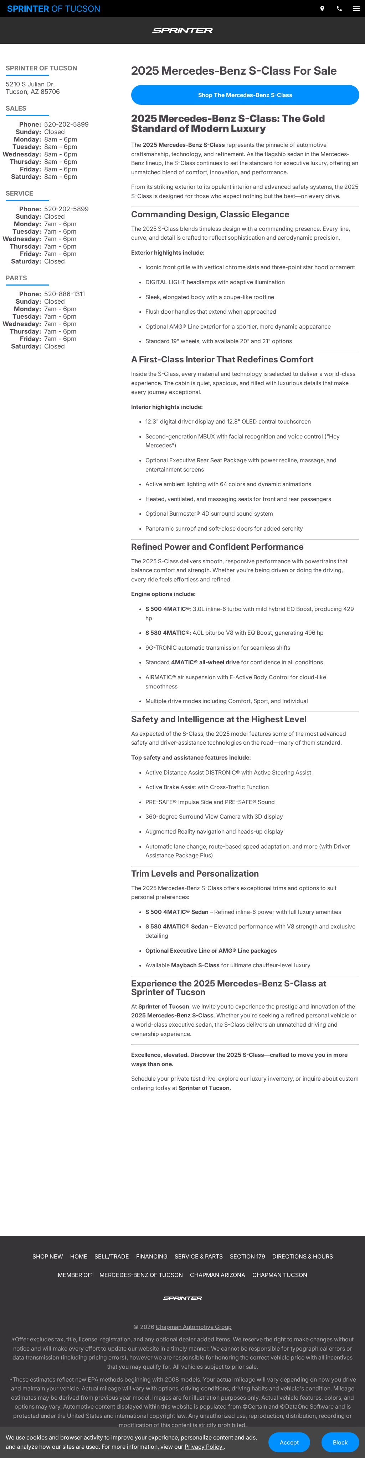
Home (78, 1256)
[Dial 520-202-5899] (339, 8)
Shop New (47, 1256)
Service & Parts (199, 1256)
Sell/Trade (111, 1256)
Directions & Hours (302, 1256)
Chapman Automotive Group (194, 1326)
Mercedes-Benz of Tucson (141, 1274)
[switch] (356, 8)
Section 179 (247, 1256)
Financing (152, 1256)
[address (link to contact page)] (322, 8)
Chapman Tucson (279, 1274)
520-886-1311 (64, 294)
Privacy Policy (204, 1446)
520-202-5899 (66, 124)
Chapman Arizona (217, 1274)
